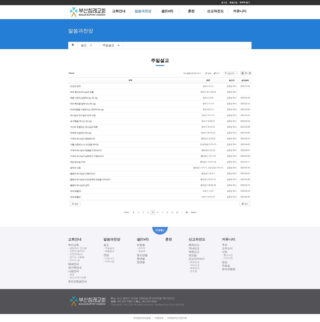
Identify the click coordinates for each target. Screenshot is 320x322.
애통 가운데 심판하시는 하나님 (84, 97)
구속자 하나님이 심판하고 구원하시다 (87, 156)
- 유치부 (141, 248)
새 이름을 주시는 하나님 (81, 121)
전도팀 (193, 255)
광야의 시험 (75, 167)
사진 (224, 251)
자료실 (226, 265)
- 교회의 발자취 (76, 251)
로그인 (224, 2)
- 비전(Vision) (75, 254)
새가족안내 (75, 267)
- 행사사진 (227, 255)
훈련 (191, 11)
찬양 (106, 255)
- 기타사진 (227, 258)
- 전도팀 (193, 271)
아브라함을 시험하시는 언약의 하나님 (87, 109)
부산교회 (73, 244)
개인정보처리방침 (142, 318)
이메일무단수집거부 (177, 318)
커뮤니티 (239, 11)
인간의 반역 (75, 86)
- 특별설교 (109, 251)
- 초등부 (141, 251)
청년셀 (141, 258)
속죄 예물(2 (75, 196)
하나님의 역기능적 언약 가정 (83, 115)
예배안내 (73, 264)
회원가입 (234, 2)
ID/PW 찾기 (245, 2)
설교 (106, 244)
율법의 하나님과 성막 (79, 185)
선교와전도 (215, 11)
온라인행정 (228, 269)
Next (193, 212)
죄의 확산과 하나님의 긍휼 (82, 92)
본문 (208, 80)
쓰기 (218, 73)
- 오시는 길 (74, 260)
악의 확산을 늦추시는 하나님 (83, 103)
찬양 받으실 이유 (77, 162)
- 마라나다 (109, 258)
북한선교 (194, 251)
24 (187, 212)
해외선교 (194, 244)
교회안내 (119, 11)
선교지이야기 (197, 258)
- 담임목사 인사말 (77, 248)
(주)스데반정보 (176, 304)
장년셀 (141, 262)
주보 (224, 244)
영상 (224, 262)
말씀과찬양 (143, 11)
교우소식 (227, 248)
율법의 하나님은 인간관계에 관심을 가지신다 (90, 179)
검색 (209, 73)
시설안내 (73, 271)
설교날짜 (245, 80)
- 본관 (71, 274)
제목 (130, 80)
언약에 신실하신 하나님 (80, 132)
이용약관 (159, 318)
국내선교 (194, 248)
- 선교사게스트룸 (77, 277)
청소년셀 (142, 255)
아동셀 (141, 244)
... (181, 212)
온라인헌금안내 (77, 281)
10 (177, 212)
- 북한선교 (194, 268)
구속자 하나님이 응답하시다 (82, 138)
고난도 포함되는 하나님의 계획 (84, 127)
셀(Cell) (167, 11)
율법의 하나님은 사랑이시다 (82, 173)
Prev (126, 212)
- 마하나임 (109, 261)
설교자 (231, 80)
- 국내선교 (194, 265)
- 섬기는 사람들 (76, 257)
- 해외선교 (194, 262)
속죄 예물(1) (75, 191)
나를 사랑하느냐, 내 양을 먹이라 (84, 144)
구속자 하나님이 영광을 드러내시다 (86, 150)
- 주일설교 (109, 248)
